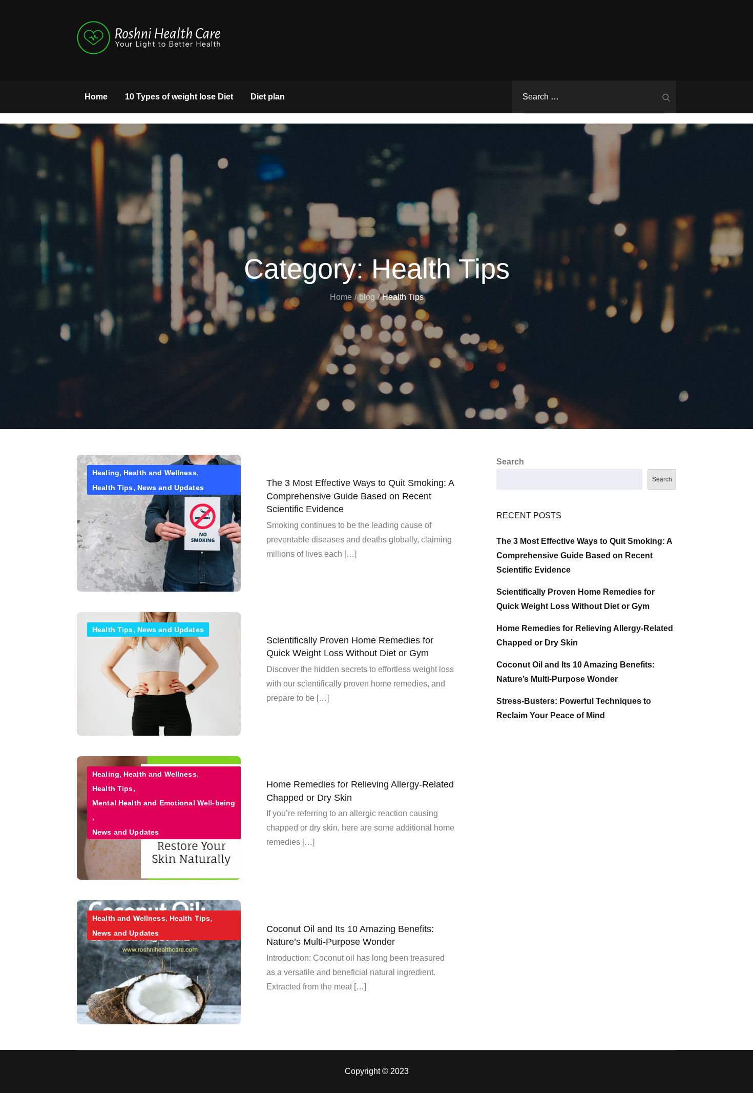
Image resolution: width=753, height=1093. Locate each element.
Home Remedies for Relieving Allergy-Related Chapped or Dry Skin (360, 790)
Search (510, 461)
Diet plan (267, 96)
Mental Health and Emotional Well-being (163, 803)
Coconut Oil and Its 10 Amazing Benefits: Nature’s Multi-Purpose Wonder (350, 934)
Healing (105, 473)
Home (96, 96)
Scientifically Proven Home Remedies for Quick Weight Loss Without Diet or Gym (349, 646)
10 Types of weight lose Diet (179, 96)
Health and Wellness (160, 473)
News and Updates (170, 487)
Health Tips (112, 487)
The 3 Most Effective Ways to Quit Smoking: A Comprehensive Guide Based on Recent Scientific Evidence (360, 496)
